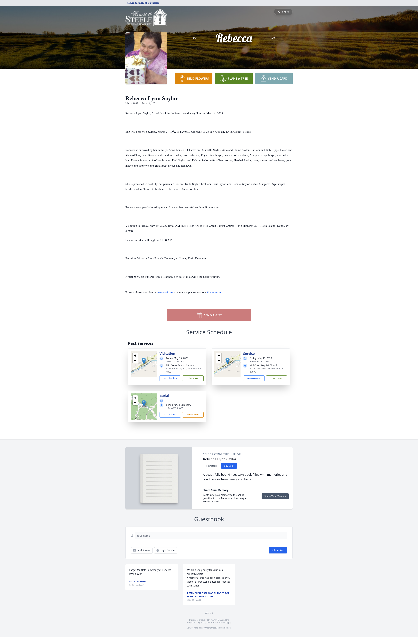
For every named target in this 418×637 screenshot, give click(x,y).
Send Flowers (193, 414)
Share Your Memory (275, 496)
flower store (214, 292)
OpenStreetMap (212, 627)
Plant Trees (193, 378)
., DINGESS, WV (174, 408)
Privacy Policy (200, 622)
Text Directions (170, 378)
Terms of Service (217, 622)
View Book (211, 465)
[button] (144, 361)
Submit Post (277, 550)
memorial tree (165, 292)
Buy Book (229, 465)
